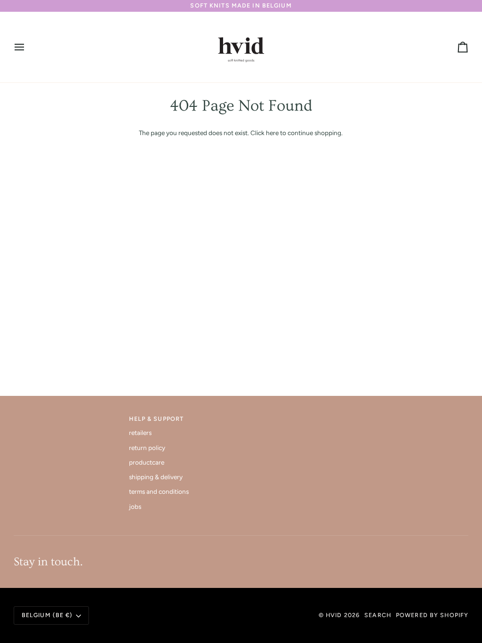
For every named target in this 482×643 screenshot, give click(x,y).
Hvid (334, 615)
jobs (135, 506)
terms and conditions (159, 491)
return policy (147, 447)
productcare (146, 462)
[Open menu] (28, 47)
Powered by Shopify (432, 615)
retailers (140, 432)
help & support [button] (156, 418)
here (272, 133)
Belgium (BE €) (47, 615)
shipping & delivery (156, 477)
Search (377, 615)
